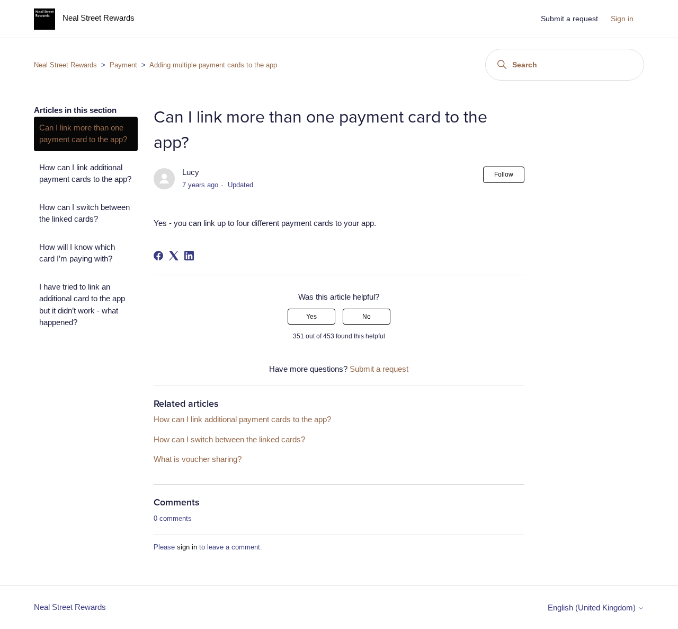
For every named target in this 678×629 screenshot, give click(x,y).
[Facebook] (158, 255)
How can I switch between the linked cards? (84, 213)
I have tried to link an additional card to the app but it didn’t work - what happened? (82, 304)
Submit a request (569, 18)
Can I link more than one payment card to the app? (83, 133)
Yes (311, 316)
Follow (503, 174)
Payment (123, 65)
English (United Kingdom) (593, 607)
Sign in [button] (622, 18)
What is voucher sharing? (198, 459)
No (366, 316)
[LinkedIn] (189, 255)
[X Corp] (174, 255)
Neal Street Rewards (65, 65)
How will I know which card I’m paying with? (77, 253)
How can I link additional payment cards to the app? (85, 173)
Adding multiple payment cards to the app (213, 65)
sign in (187, 547)
